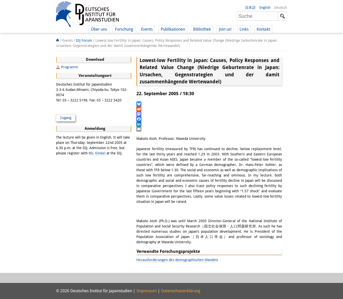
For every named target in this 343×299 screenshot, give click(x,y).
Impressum (147, 290)
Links (244, 29)
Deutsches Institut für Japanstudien (87, 15)
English (264, 8)
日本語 (250, 8)
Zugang (65, 118)
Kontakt (263, 29)
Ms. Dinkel (97, 153)
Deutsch (280, 8)
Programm (69, 67)
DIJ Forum (84, 40)
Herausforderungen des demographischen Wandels (177, 260)
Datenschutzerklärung (180, 290)
